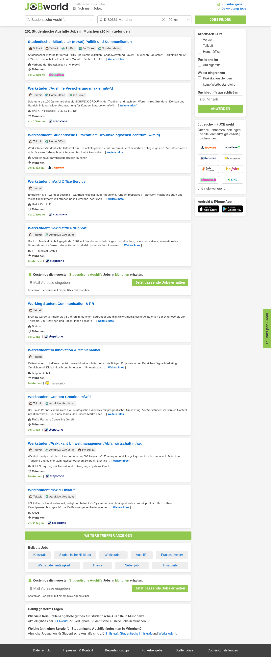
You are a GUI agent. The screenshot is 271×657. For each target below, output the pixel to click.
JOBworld (61, 621)
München (91, 31)
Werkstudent (113, 555)
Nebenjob (132, 565)
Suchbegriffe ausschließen (218, 92)
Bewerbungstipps (234, 8)
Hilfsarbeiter (170, 565)
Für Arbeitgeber (232, 4)
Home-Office (212, 51)
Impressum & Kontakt (78, 650)
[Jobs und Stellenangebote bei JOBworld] (46, 6)
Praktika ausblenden (217, 78)
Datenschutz (42, 650)
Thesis (97, 565)
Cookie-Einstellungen (223, 650)
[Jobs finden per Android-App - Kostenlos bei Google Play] (232, 209)
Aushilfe (141, 555)
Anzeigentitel (212, 65)
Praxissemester (172, 555)
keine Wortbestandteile (219, 84)
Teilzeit (208, 45)
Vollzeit (208, 39)
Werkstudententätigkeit (54, 565)
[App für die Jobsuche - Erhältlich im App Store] (208, 209)
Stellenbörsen (185, 650)
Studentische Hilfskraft (75, 555)
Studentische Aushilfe (50, 31)
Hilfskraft (39, 555)
